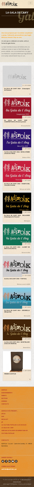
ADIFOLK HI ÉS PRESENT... (9, 411)
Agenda (4, 401)
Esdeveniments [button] (6, 393)
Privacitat (14, 484)
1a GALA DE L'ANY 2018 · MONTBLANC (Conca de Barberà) (17, 342)
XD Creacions (26, 479)
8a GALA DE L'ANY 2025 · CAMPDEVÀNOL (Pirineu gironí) (17, 120)
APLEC (3, 414)
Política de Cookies (25, 484)
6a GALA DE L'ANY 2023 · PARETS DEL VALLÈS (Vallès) (17, 184)
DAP (2, 416)
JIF (2, 422)
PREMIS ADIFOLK (10, 374)
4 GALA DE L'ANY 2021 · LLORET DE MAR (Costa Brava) (17, 247)
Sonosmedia (17, 482)
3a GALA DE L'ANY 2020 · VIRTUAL (15, 278)
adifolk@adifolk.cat (9, 469)
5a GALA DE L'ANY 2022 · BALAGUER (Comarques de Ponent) (17, 216)
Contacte (5, 404)
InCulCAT (4, 419)
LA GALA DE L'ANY (7, 428)
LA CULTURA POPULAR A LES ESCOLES (13, 425)
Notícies (4, 398)
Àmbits (4, 395)
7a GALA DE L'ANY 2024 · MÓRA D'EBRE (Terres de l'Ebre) (17, 152)
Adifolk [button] (4, 390)
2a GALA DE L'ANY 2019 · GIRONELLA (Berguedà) (17, 311)
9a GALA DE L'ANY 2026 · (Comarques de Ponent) (17, 89)
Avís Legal (6, 484)
